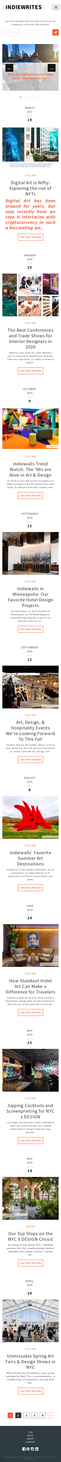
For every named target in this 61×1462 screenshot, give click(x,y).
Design (30, 1226)
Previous (9, 68)
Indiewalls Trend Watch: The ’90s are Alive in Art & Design (30, 469)
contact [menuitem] (31, 1442)
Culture (30, 175)
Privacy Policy (30, 1459)
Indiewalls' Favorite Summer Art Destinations (30, 858)
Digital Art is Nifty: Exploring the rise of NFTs (30, 188)
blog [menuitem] (30, 1435)
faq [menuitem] (30, 1432)
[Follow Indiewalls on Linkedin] (37, 1449)
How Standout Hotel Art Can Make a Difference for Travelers (30, 986)
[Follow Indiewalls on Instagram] (33, 1449)
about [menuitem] (30, 1438)
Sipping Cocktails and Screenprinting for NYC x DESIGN (30, 1111)
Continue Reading (30, 237)
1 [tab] (20, 97)
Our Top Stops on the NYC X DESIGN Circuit (30, 1236)
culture (30, 456)
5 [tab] (39, 97)
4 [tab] (35, 97)
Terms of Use (49, 1457)
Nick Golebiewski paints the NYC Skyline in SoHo (30, 76)
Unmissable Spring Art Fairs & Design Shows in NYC (30, 1361)
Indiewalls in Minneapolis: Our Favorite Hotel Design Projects (30, 597)
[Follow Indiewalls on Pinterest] (28, 1449)
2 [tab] (25, 97)
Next (52, 68)
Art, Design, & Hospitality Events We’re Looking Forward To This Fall (30, 730)
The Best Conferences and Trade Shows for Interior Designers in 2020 (30, 338)
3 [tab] (30, 97)
